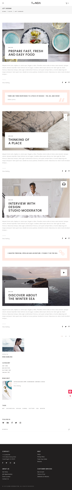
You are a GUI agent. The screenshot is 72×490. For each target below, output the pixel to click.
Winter (42, 408)
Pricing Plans (41, 457)
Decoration (10, 408)
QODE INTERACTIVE (13, 486)
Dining (25, 408)
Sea (37, 408)
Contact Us (5, 479)
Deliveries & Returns (43, 476)
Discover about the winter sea (22, 297)
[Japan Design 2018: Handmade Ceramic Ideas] (7, 390)
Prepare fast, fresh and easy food (25, 53)
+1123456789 (6, 454)
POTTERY (5, 370)
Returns (39, 461)
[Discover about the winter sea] (36, 286)
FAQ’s (39, 454)
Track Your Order (42, 459)
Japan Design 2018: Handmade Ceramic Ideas (29, 381)
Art (3, 408)
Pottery (32, 408)
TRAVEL (4, 372)
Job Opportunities (7, 474)
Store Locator (6, 476)
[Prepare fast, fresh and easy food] (36, 42)
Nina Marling (5, 82)
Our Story (5, 472)
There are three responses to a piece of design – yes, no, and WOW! (34, 96)
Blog (10, 11)
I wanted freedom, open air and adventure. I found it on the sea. (33, 253)
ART (3, 366)
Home (4, 11)
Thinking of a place (18, 141)
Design (18, 408)
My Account (40, 472)
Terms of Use (41, 474)
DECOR (10, 47)
